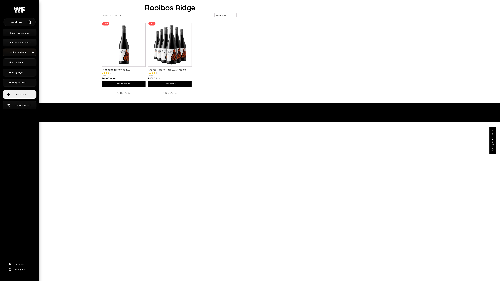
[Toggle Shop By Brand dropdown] (19, 62)
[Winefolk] (19, 8)
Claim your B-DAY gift (492, 140)
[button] (124, 91)
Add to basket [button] (123, 84)
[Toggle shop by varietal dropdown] (19, 83)
